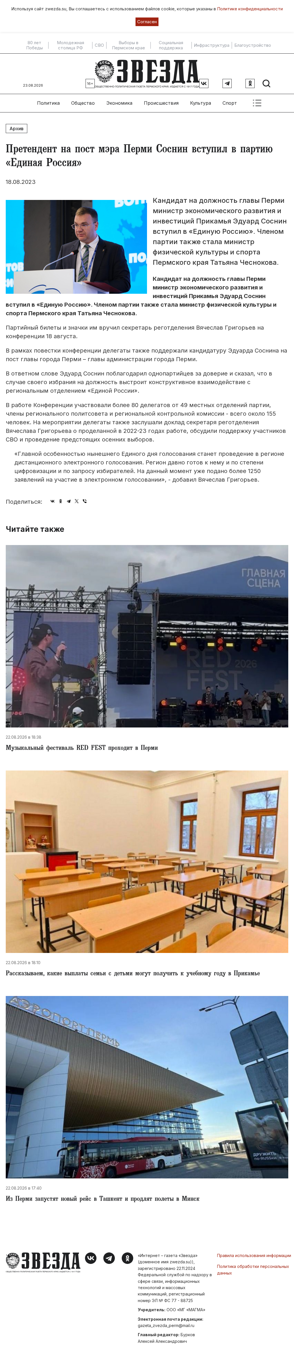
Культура (200, 103)
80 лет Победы (34, 45)
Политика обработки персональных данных (253, 1269)
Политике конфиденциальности (250, 8)
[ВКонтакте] (52, 501)
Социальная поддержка (171, 45)
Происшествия (161, 103)
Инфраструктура (211, 45)
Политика (48, 103)
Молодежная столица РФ (70, 45)
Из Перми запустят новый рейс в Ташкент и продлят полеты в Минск (103, 1200)
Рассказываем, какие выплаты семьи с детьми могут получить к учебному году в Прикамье (133, 974)
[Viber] (84, 501)
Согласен (147, 21)
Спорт (230, 103)
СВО (99, 45)
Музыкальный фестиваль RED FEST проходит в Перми (82, 749)
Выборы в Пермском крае (128, 45)
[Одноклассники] (60, 501)
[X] (76, 501)
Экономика (119, 103)
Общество (83, 103)
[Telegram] (68, 501)
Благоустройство (252, 45)
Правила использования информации (254, 1255)
